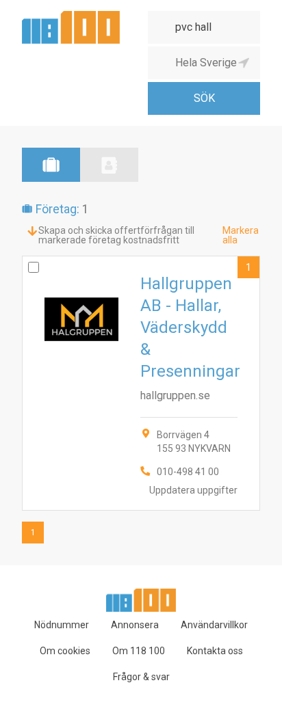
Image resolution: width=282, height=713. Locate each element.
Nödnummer (61, 624)
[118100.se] (71, 16)
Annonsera (135, 624)
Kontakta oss (215, 650)
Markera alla (240, 235)
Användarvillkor (214, 624)
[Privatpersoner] (109, 165)
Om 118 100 (138, 650)
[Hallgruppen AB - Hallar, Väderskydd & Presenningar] (141, 383)
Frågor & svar (141, 676)
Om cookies (65, 650)
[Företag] (51, 165)
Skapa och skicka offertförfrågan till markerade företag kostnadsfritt (116, 235)
